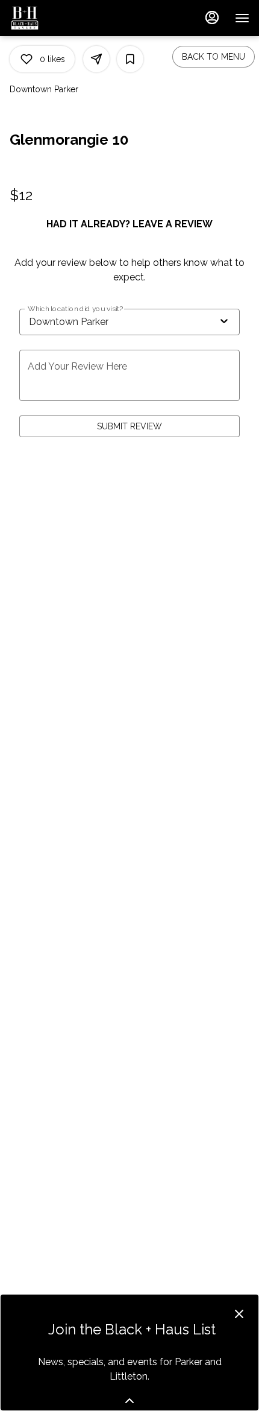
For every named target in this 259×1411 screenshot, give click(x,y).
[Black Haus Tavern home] (64, 18)
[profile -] (212, 17)
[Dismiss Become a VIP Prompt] (239, 1313)
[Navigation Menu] (242, 18)
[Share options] (96, 59)
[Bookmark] (130, 59)
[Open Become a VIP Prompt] (129, 1401)
